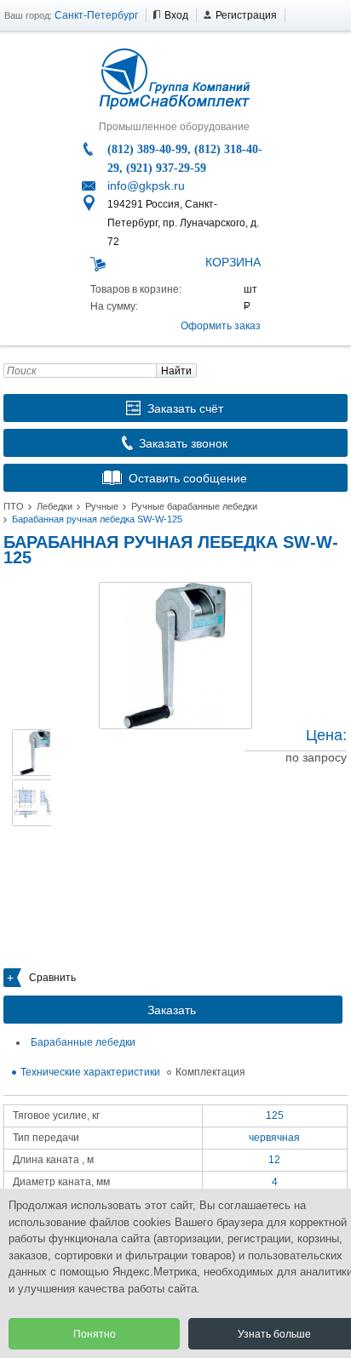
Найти (176, 371)
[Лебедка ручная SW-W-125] (175, 655)
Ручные (101, 506)
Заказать (171, 1010)
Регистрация (246, 15)
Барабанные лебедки (83, 1042)
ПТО (13, 506)
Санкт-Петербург (96, 15)
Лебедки (54, 506)
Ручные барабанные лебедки (194, 506)
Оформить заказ (221, 326)
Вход (176, 15)
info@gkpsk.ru (146, 185)
